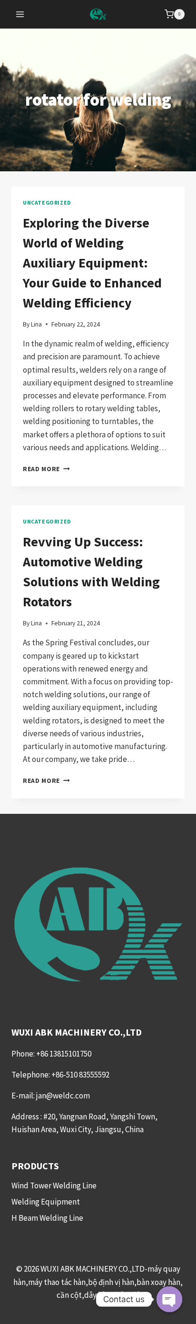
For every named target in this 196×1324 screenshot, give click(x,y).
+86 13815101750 (64, 1053)
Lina (36, 324)
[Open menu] (20, 14)
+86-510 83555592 (80, 1074)
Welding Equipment (45, 1201)
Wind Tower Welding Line (54, 1185)
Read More (46, 469)
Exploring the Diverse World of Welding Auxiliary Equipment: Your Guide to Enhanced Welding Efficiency (92, 262)
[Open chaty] (169, 1299)
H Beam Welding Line (47, 1218)
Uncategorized (47, 202)
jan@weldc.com (63, 1095)
